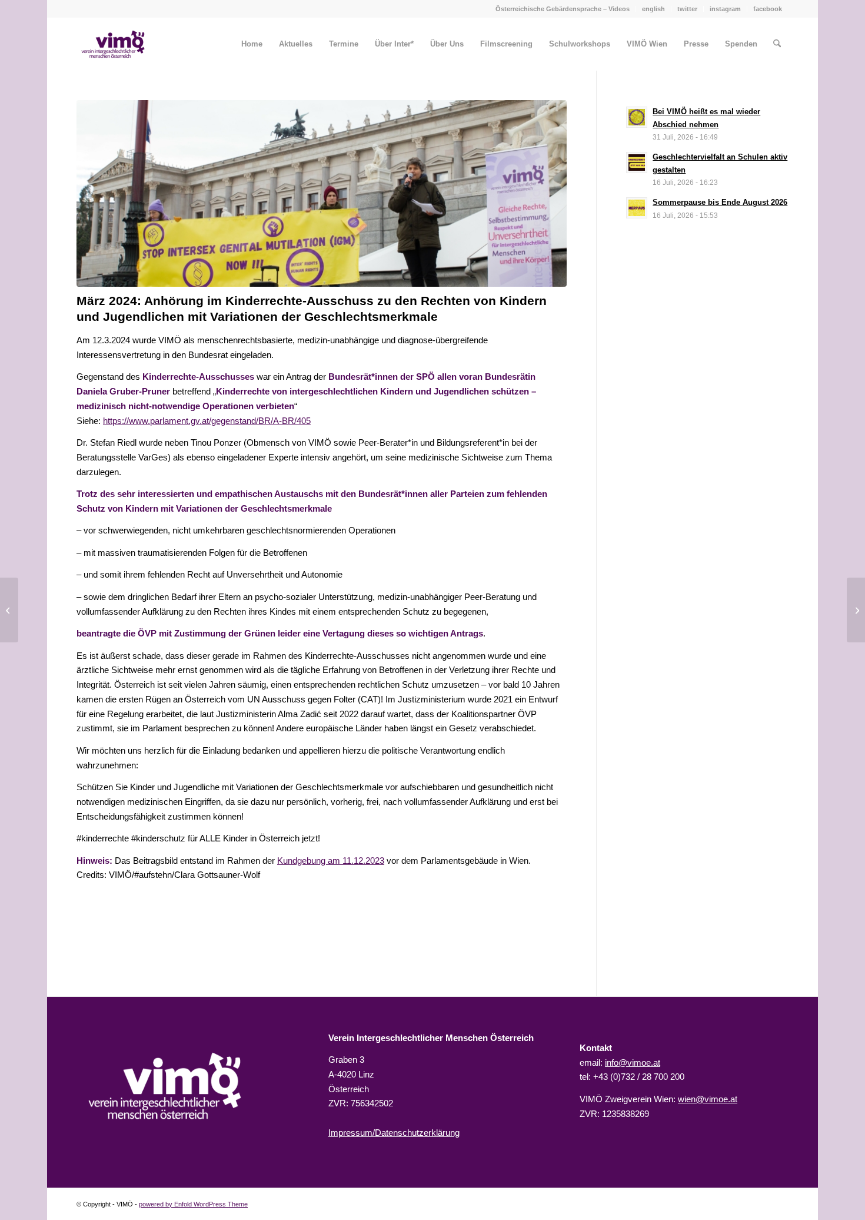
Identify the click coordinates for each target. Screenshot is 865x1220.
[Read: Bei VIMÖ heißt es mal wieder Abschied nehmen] (636, 117)
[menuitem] (563, 9)
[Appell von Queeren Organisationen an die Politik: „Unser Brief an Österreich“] (856, 610)
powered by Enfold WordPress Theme (193, 1204)
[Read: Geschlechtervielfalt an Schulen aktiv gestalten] (636, 162)
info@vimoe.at (632, 1062)
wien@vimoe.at (707, 1099)
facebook (767, 8)
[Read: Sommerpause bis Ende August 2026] (636, 207)
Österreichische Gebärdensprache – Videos (562, 8)
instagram (725, 8)
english (653, 8)
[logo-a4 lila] (112, 44)
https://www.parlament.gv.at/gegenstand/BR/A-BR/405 (207, 421)
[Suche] (777, 44)
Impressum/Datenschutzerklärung (394, 1133)
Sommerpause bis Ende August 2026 (720, 202)
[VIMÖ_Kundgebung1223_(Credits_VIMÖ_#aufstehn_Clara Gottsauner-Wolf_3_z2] (321, 193)
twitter (687, 8)
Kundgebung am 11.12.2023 (330, 861)
